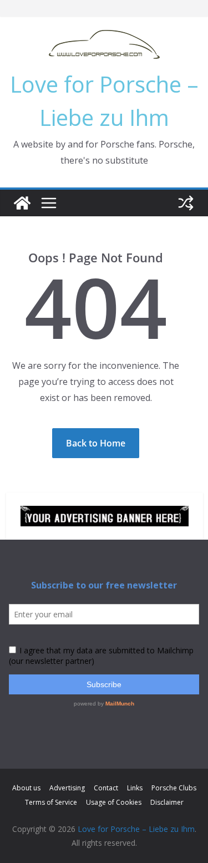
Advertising (67, 788)
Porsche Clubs (173, 788)
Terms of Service (51, 802)
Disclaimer (167, 802)
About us (26, 788)
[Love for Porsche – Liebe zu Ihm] (22, 203)
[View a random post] (186, 203)
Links (135, 788)
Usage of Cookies (113, 802)
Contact (106, 788)
